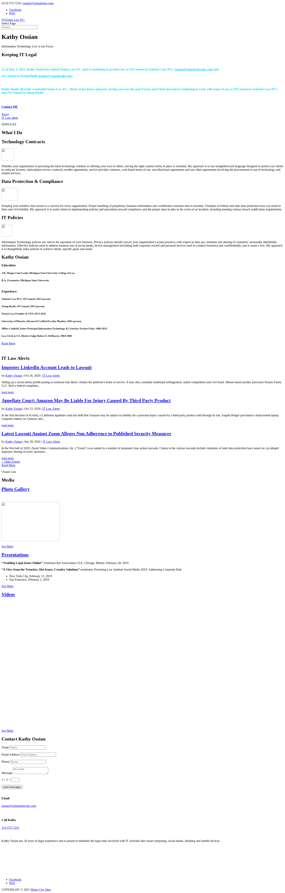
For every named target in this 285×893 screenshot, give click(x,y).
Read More (8, 343)
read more (8, 392)
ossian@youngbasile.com (55, 76)
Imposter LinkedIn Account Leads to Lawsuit (47, 367)
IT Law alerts (10, 117)
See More (7, 546)
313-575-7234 (10, 827)
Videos (8, 594)
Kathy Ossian (13, 375)
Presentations (15, 554)
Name (5, 747)
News (5, 114)
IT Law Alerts (51, 375)
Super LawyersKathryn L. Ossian (19, 863)
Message (7, 773)
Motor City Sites (41, 889)
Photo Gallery (16, 489)
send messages (12, 787)
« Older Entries (11, 461)
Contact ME (10, 106)
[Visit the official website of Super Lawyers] (19, 871)
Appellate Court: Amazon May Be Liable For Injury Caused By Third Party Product (86, 400)
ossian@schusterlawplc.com (193, 69)
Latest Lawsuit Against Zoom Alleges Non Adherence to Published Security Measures (86, 433)
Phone (5, 761)
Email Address (10, 754)
